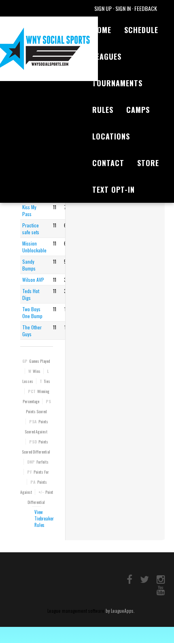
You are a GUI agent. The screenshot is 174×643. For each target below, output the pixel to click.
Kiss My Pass (29, 210)
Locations (111, 136)
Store (148, 163)
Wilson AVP (33, 279)
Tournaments (117, 83)
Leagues (106, 56)
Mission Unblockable (34, 247)
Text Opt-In (113, 189)
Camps (138, 109)
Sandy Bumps (29, 265)
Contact (108, 163)
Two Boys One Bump (32, 312)
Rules (102, 109)
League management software (75, 611)
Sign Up (103, 8)
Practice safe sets (30, 228)
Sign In (123, 8)
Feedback (145, 8)
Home (101, 30)
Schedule (141, 30)
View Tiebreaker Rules (44, 518)
